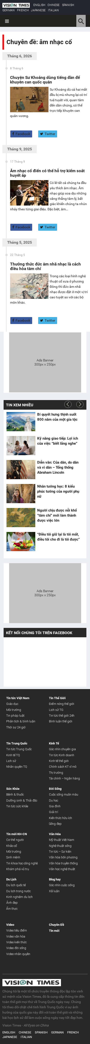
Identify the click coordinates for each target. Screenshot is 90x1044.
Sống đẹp (55, 824)
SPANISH (68, 5)
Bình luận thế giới (60, 721)
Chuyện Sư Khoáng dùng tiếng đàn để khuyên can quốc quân (45, 79)
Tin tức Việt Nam (17, 698)
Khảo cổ (11, 846)
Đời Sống (55, 788)
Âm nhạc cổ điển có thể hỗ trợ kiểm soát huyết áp (47, 173)
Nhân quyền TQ (16, 766)
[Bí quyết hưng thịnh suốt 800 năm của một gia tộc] (20, 421)
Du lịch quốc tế (16, 885)
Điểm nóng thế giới (61, 704)
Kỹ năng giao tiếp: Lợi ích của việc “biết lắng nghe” (57, 441)
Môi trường (13, 710)
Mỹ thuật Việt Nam (61, 840)
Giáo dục (12, 704)
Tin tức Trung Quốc (19, 749)
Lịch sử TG (56, 710)
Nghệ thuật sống (60, 846)
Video (10, 924)
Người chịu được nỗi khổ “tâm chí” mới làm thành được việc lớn (57, 515)
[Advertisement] (45, 362)
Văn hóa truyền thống (63, 863)
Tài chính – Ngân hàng (64, 778)
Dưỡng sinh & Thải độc (21, 800)
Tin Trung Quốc (16, 743)
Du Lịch (11, 879)
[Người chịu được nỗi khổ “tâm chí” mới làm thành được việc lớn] (20, 517)
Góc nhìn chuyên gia (62, 749)
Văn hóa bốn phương (63, 857)
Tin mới (54, 930)
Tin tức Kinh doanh (61, 755)
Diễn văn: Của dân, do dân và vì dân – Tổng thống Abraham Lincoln (57, 467)
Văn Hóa (55, 834)
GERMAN (8, 10)
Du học (53, 800)
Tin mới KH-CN (16, 834)
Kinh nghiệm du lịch (19, 897)
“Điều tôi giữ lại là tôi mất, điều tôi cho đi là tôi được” (58, 537)
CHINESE (54, 5)
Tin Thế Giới (57, 698)
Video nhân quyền (18, 954)
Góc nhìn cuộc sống (62, 885)
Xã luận (54, 891)
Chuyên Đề (56, 924)
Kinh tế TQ (13, 755)
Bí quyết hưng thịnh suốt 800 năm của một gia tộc (57, 417)
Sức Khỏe (12, 788)
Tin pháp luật (15, 715)
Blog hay (55, 879)
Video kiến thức (16, 942)
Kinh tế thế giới (59, 761)
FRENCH (23, 10)
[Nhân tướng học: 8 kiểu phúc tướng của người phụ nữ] (20, 493)
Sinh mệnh (13, 857)
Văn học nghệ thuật (62, 869)
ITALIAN (53, 10)
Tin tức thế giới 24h (61, 715)
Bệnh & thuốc (15, 794)
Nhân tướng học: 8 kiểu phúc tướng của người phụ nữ (58, 491)
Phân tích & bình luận (20, 721)
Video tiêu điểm (16, 930)
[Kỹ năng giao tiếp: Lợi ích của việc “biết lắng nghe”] (20, 445)
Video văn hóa (15, 936)
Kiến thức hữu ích (60, 818)
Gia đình (54, 806)
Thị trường (56, 772)
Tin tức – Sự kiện (60, 851)
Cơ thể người (15, 840)
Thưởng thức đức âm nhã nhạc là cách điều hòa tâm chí (45, 266)
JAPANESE (38, 10)
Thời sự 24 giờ (15, 727)
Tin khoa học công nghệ (22, 863)
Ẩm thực (12, 908)
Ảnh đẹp (12, 902)
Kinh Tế (54, 743)
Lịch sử (11, 761)
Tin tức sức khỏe (17, 806)
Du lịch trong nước (18, 891)
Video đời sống (16, 948)
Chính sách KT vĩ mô (62, 766)
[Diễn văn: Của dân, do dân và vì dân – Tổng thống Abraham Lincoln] (20, 469)
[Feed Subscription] (7, 50)
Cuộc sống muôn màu (63, 794)
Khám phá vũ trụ (17, 869)
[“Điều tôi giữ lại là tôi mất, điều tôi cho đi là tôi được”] (20, 541)
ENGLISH (39, 5)
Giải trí (53, 812)
